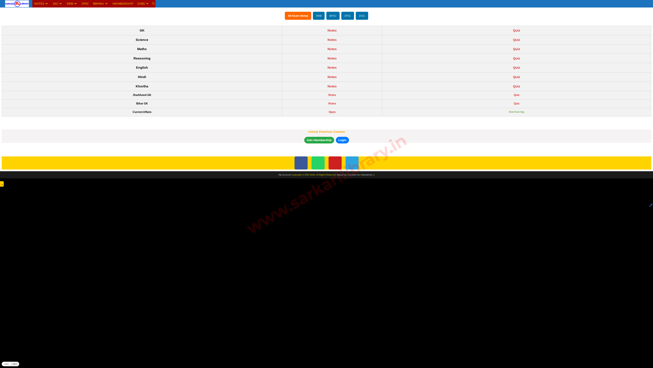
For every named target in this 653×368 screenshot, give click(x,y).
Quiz (516, 30)
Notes (332, 30)
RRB (319, 15)
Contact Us (354, 174)
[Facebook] (301, 163)
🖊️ (651, 205)
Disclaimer (366, 174)
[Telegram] (352, 163)
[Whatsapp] (318, 163)
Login (342, 140)
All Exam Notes (298, 15)
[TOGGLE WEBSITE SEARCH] (153, 3)
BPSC (333, 15)
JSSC (362, 15)
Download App (516, 112)
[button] (10, 364)
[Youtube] (335, 163)
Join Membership (319, 140)
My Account (285, 174)
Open (332, 112)
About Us (341, 174)
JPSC (347, 15)
